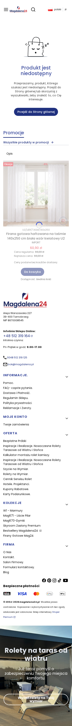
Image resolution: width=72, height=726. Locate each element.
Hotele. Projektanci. (16, 484)
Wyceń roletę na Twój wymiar (36, 699)
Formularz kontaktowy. (19, 567)
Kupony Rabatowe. (16, 489)
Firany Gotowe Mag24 (18, 536)
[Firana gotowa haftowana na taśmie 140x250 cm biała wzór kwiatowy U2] (36, 193)
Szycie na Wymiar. (16, 469)
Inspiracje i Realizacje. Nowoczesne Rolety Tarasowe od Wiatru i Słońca (32, 448)
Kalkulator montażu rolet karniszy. (26, 455)
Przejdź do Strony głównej (36, 112)
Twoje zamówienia (16, 424)
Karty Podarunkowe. (17, 494)
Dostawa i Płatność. (16, 393)
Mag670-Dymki (14, 521)
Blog (6, 572)
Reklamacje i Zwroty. (17, 408)
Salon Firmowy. (13, 562)
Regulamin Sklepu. (15, 398)
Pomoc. (8, 383)
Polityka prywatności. (17, 403)
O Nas (7, 552)
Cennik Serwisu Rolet (17, 479)
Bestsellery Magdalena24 (21, 531)
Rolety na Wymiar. (15, 474)
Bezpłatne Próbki (14, 441)
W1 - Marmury (13, 511)
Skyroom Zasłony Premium (22, 526)
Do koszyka (32, 272)
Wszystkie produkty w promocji (26, 142)
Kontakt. (9, 557)
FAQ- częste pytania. (18, 388)
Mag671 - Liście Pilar (17, 516)
